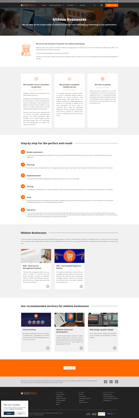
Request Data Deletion (38, 414)
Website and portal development (64, 330)
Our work (82, 5)
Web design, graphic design (101, 329)
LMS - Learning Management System (68, 267)
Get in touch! (112, 5)
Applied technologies (61, 398)
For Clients (81, 392)
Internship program (60, 400)
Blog (109, 1)
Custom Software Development (110, 398)
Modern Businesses (83, 402)
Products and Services (109, 392)
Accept (9, 413)
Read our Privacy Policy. (16, 409)
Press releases (82, 396)
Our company (59, 392)
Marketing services (107, 394)
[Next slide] (120, 272)
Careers (102, 1)
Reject (20, 413)
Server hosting (29, 329)
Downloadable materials (84, 398)
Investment (81, 400)
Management (59, 396)
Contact (116, 1)
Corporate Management (109, 396)
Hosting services (107, 400)
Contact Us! (69, 368)
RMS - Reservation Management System (32, 267)
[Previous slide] (18, 272)
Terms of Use (30, 414)
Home (44, 5)
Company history (60, 394)
